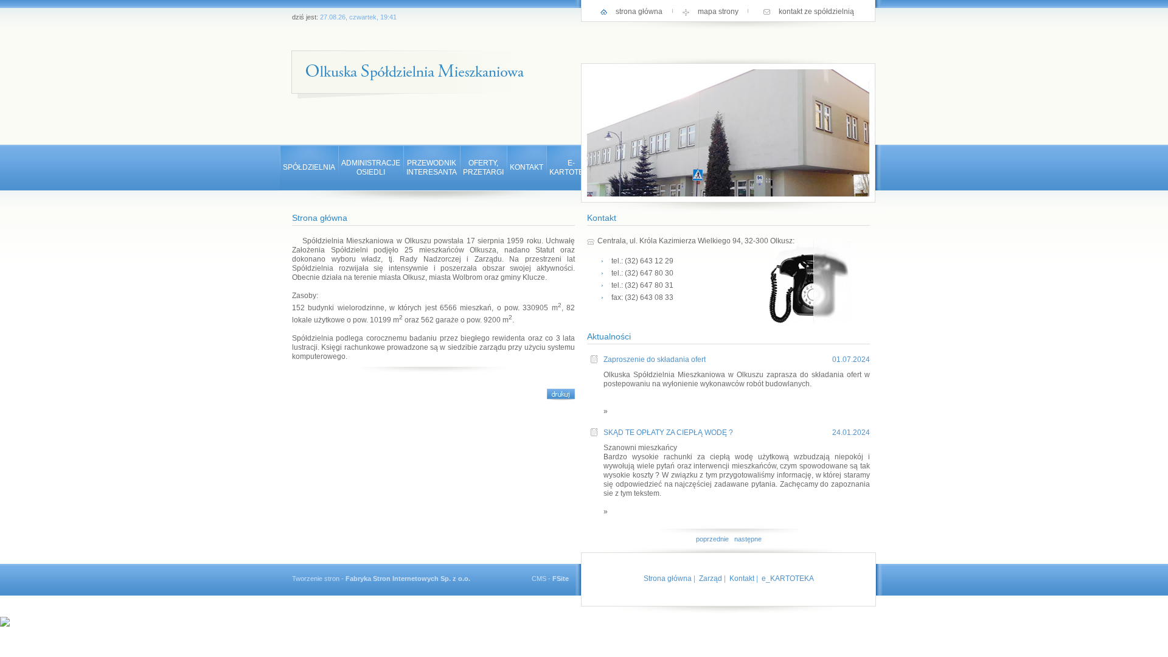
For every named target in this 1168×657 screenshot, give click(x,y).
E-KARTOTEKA (571, 167)
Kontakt (741, 578)
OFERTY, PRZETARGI (483, 167)
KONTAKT (526, 167)
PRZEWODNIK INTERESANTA (431, 167)
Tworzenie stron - (381, 578)
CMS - (550, 578)
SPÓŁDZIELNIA (309, 167)
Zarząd (710, 578)
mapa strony (718, 11)
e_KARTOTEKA (788, 578)
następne (748, 539)
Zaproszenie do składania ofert (654, 359)
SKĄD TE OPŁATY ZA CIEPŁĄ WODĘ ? (668, 432)
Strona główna (668, 578)
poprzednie (712, 539)
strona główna (639, 11)
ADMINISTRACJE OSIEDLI (370, 167)
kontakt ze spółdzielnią (816, 11)
